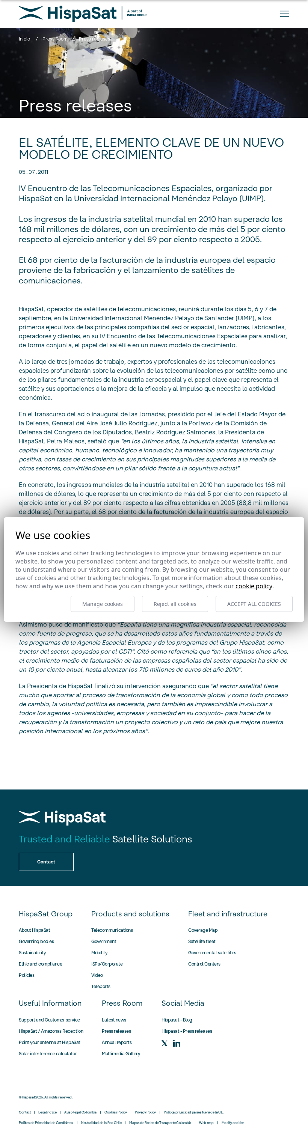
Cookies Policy (115, 1112)
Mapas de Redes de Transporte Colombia (160, 1123)
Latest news (114, 1020)
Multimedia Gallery (121, 1053)
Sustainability (32, 952)
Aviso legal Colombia (80, 1112)
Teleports (100, 986)
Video (97, 975)
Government (103, 941)
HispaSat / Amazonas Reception (51, 1031)
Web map (206, 1123)
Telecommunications (112, 930)
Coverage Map (202, 930)
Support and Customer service (49, 1020)
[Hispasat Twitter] (165, 1043)
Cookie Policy (254, 586)
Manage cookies (102, 603)
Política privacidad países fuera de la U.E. (193, 1112)
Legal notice (47, 1112)
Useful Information (50, 1003)
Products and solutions (130, 913)
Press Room (55, 39)
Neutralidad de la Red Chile (101, 1123)
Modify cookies (233, 1123)
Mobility (99, 952)
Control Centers (204, 964)
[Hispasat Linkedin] (176, 1043)
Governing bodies (36, 941)
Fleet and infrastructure (227, 913)
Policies (26, 975)
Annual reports (116, 1042)
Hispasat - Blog (177, 1020)
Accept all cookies (254, 603)
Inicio (24, 39)
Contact (24, 1112)
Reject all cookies (175, 603)
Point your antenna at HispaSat (49, 1042)
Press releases (116, 1031)
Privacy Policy (145, 1112)
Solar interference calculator (48, 1053)
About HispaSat (34, 930)
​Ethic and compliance (40, 964)
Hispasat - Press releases (187, 1031)
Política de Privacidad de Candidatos (46, 1123)
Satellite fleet (202, 941)
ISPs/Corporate (106, 964)
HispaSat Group (45, 913)
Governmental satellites (212, 952)
